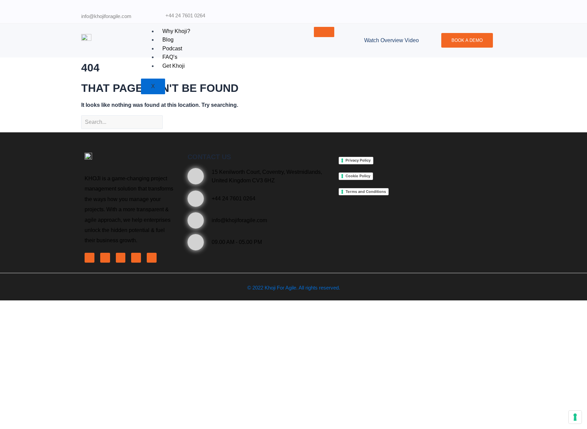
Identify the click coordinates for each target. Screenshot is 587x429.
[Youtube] (136, 258)
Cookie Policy (357, 176)
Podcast (172, 48)
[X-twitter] (105, 258)
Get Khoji (173, 66)
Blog (168, 40)
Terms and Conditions (365, 191)
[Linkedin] (121, 258)
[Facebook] (89, 258)
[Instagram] (152, 258)
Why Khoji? (176, 31)
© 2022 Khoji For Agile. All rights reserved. (293, 288)
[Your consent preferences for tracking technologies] (575, 417)
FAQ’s (169, 57)
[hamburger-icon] (324, 32)
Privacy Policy (358, 160)
